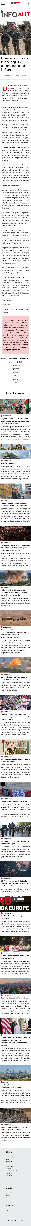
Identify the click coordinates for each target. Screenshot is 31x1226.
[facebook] (15, 1220)
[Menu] (3, 3)
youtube (16, 350)
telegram (6, 345)
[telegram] (8, 1220)
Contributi (8, 1164)
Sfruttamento (9, 1161)
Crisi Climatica (9, 1175)
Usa (15, 383)
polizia (15, 379)
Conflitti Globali (16, 362)
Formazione (8, 1168)
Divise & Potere (6, 953)
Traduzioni (8, 1178)
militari (15, 372)
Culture (7, 1210)
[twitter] (19, 1220)
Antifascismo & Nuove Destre (12, 1171)
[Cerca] (28, 3)
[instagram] (12, 1220)
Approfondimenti (7, 913)
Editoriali (5, 1035)
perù (15, 376)
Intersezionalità (9, 1173)
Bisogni (4, 500)
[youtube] (22, 1220)
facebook (23, 347)
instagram (7, 350)
